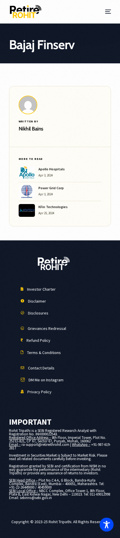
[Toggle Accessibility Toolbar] (106, 524)
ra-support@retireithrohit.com (45, 444)
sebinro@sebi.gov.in (36, 497)
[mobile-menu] (107, 11)
